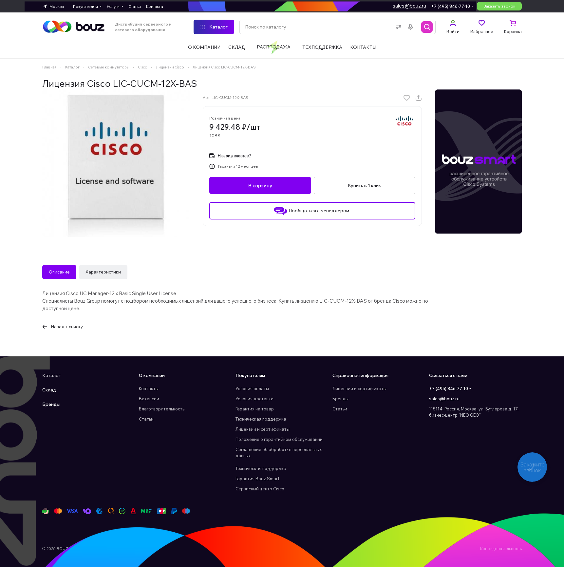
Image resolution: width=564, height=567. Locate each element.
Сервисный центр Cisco (259, 488)
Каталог (51, 375)
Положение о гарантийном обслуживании (279, 439)
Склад (49, 390)
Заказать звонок (499, 6)
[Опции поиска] (397, 27)
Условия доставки (254, 398)
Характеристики (103, 271)
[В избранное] (407, 98)
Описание (59, 271)
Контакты (149, 388)
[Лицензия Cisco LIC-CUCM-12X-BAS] (116, 163)
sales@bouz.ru (409, 6)
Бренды (51, 404)
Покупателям (250, 375)
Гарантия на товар (254, 408)
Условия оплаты (252, 388)
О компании (152, 375)
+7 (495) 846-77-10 (450, 6)
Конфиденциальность (501, 548)
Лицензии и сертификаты (262, 429)
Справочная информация (360, 375)
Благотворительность (161, 408)
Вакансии (149, 398)
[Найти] (427, 27)
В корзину (260, 185)
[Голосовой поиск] (411, 27)
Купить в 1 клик (364, 185)
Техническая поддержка (260, 419)
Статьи (146, 419)
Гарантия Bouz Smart (257, 478)
